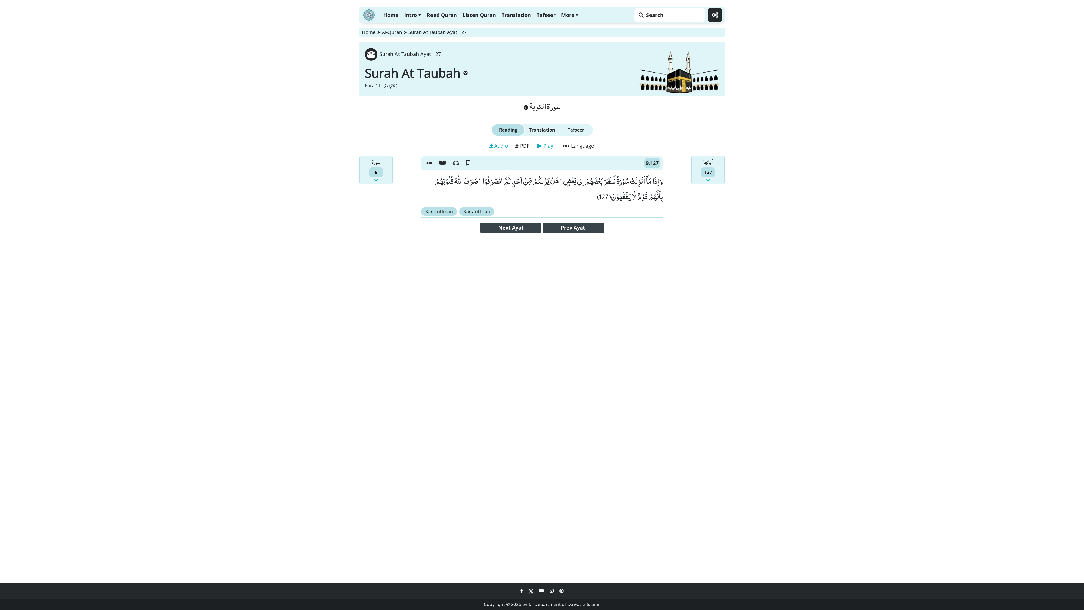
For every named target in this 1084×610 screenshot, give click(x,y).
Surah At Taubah (412, 72)
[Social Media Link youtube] (542, 591)
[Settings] (715, 15)
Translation (516, 15)
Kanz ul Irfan (477, 211)
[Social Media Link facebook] (522, 591)
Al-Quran (392, 32)
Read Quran (442, 15)
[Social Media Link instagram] (552, 591)
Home (391, 15)
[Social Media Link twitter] (531, 591)
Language (582, 145)
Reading (508, 130)
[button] (429, 163)
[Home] (369, 14)
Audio (501, 145)
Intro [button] (410, 15)
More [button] (567, 15)
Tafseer (546, 15)
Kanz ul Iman (439, 211)
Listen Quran (479, 15)
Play (547, 145)
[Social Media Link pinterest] (561, 591)
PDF (524, 145)
